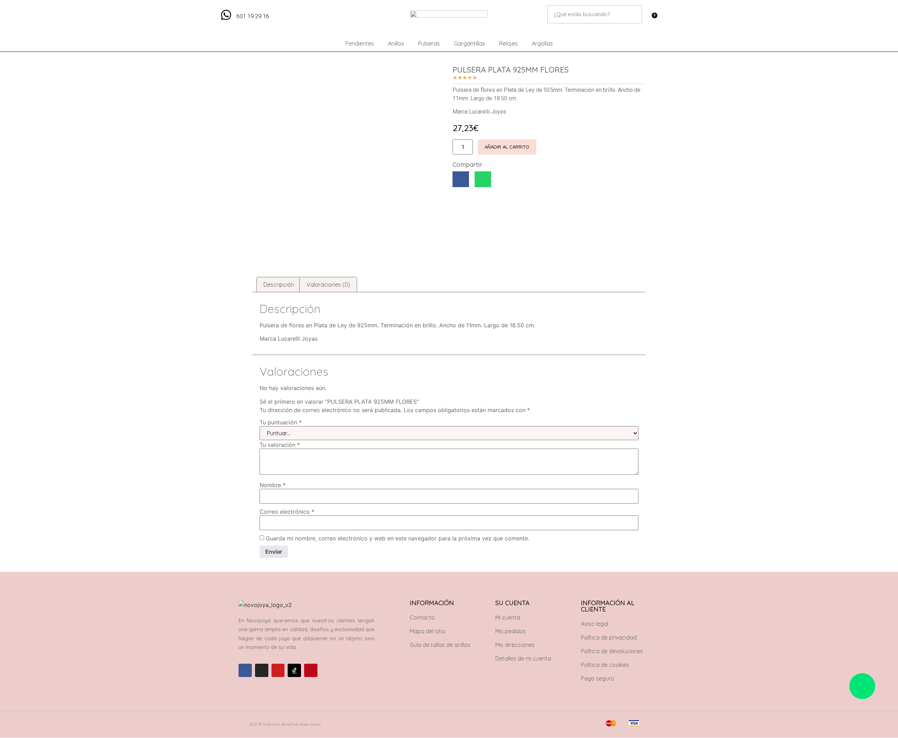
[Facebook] (245, 670)
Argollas (542, 43)
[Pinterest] (310, 670)
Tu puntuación (281, 422)
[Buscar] (633, 14)
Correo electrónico (287, 511)
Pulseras (429, 43)
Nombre (273, 485)
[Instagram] (261, 670)
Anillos (396, 43)
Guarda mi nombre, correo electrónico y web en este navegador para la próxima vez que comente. (397, 538)
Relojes (508, 43)
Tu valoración (280, 444)
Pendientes (360, 43)
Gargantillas (469, 43)
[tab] (278, 284)
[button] (461, 179)
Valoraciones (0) (328, 284)
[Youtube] (278, 670)
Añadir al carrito (507, 147)
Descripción (278, 284)
